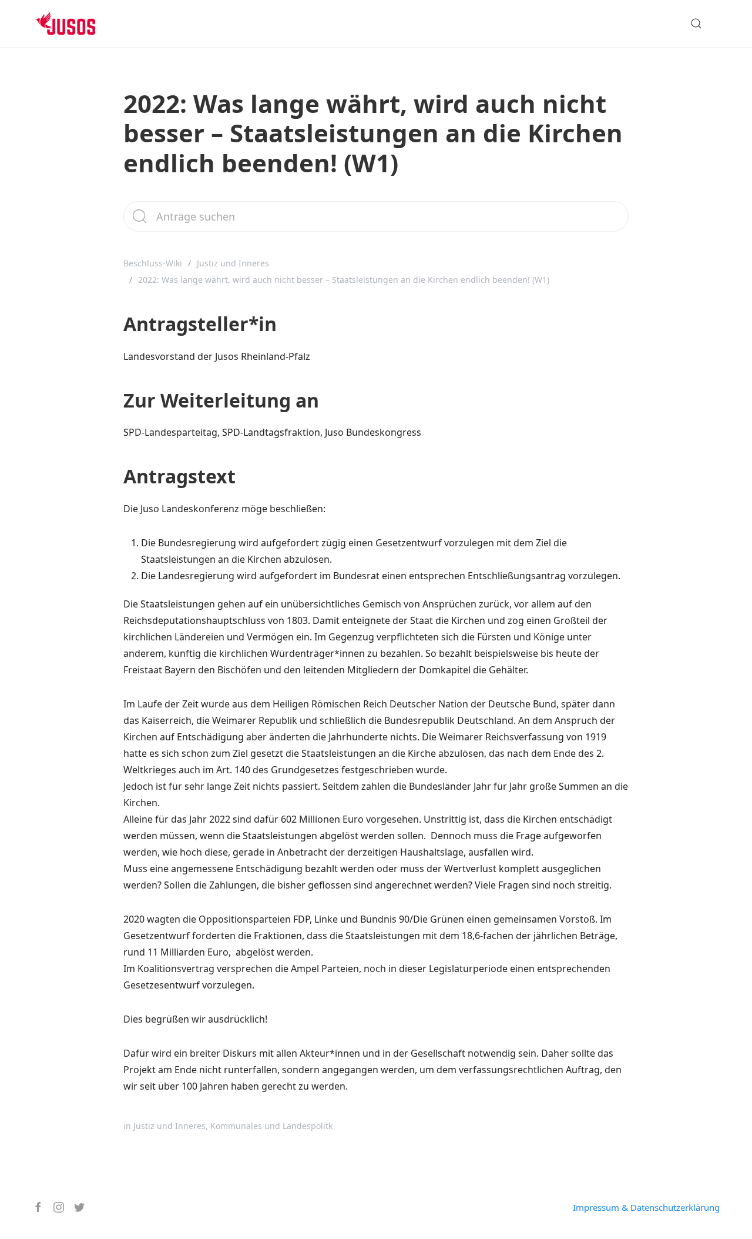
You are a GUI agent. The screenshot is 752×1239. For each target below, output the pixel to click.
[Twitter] (75, 1207)
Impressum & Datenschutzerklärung (646, 1207)
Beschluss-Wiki (152, 263)
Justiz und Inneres (233, 263)
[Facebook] (34, 1207)
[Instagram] (54, 1207)
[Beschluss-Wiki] (74, 23)
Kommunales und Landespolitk (271, 1125)
